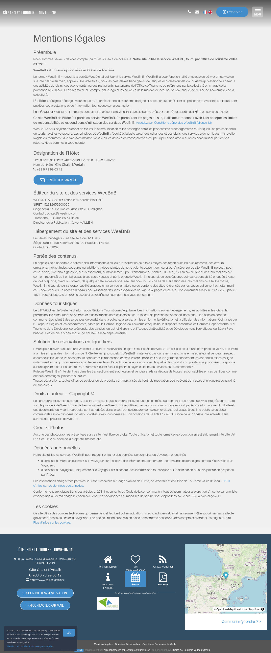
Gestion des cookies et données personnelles (30, 646)
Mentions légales (103, 644)
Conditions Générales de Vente (159, 644)
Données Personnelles (127, 644)
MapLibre (254, 609)
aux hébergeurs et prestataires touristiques (127, 650)
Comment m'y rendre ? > (241, 622)
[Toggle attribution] (262, 609)
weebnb (79, 650)
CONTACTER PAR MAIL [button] (61, 180)
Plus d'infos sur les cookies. (52, 522)
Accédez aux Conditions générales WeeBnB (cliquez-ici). (174, 122)
